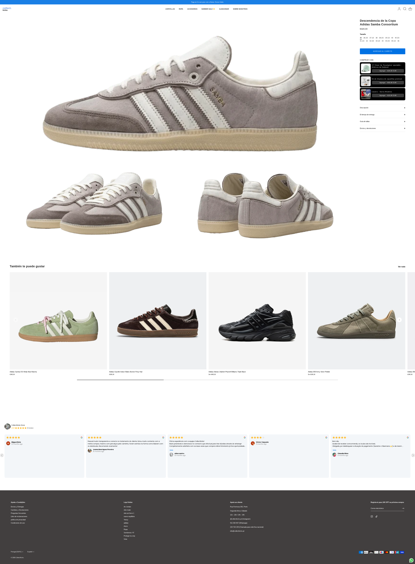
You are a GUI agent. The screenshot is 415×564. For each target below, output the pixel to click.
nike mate (127, 510)
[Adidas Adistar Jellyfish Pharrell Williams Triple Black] (257, 320)
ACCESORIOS (192, 9)
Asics (126, 526)
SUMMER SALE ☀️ (208, 9)
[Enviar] (403, 508)
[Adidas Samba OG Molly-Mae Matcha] (58, 320)
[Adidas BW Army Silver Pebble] (356, 320)
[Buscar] (404, 9)
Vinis (125, 539)
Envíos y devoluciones (368, 128)
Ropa (126, 529)
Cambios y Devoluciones (20, 510)
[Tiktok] (376, 516)
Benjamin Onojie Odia (265, 442)
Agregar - (388, 71)
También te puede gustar (27, 266)
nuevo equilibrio (129, 516)
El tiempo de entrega (367, 115)
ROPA (181, 9)
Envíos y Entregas (17, 507)
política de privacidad (18, 520)
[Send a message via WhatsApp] (411, 560)
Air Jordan (127, 507)
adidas (126, 523)
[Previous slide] (2, 455)
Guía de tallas (365, 121)
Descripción (364, 108)
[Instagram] (372, 516)
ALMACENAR (224, 9)
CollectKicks (20, 557)
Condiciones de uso (18, 523)
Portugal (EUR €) (16, 552)
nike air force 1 (129, 513)
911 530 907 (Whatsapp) (238, 523)
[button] (15, 319)
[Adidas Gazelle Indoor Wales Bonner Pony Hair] (157, 320)
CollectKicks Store (18, 425)
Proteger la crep (129, 536)
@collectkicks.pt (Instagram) (240, 519)
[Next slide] (413, 455)
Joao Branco (343, 447)
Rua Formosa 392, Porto (238, 507)
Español (29, 552)
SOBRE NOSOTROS (240, 9)
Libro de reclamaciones (19, 516)
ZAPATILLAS (170, 9)
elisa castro (16, 453)
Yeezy (126, 520)
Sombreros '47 (129, 533)
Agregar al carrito (382, 51)
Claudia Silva (180, 453)
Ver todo (401, 267)
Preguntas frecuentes (18, 513)
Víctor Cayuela (99, 442)
